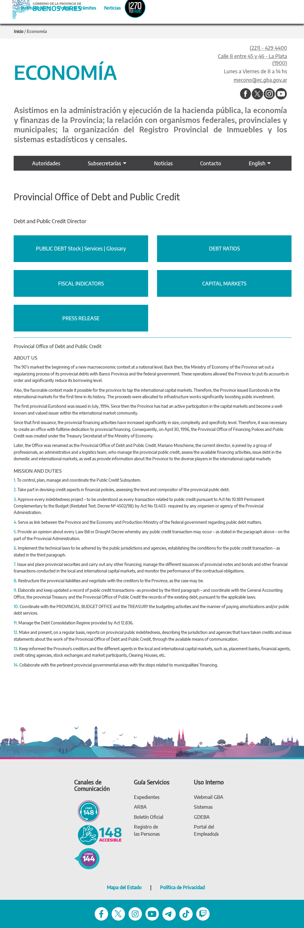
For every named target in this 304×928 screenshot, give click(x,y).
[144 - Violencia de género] (86, 858)
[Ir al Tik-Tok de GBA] (186, 913)
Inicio (18, 31)
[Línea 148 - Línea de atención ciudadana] (86, 810)
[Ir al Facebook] (245, 94)
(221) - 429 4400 (268, 48)
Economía (37, 31)
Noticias (107, 7)
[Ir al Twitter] (257, 94)
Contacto (210, 163)
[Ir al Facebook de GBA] (101, 913)
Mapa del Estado (124, 887)
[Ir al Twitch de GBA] (203, 913)
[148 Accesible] (98, 834)
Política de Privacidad (182, 887)
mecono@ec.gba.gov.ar (260, 80)
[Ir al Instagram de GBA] (135, 913)
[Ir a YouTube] (281, 94)
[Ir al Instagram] (269, 94)
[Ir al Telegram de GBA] (169, 913)
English (257, 163)
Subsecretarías (104, 163)
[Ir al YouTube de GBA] (152, 913)
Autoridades (46, 163)
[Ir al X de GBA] (118, 913)
